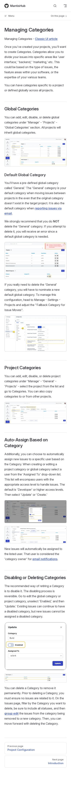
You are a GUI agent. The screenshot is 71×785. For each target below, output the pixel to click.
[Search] (55, 6)
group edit (11, 713)
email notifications (44, 559)
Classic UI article (46, 39)
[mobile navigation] (65, 6)
